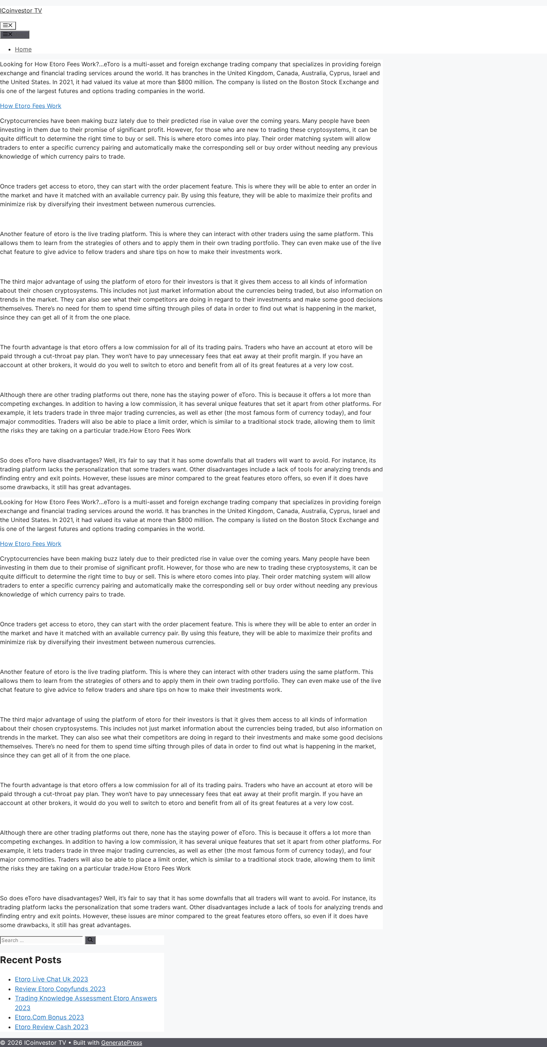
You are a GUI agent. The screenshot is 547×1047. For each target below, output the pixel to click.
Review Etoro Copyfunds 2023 (60, 989)
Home (23, 49)
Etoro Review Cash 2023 (52, 1027)
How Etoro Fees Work (30, 105)
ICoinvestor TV (21, 10)
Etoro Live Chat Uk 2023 (51, 979)
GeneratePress (121, 1042)
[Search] (90, 940)
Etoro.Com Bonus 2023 (49, 1017)
